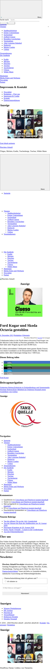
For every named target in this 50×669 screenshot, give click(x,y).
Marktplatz (4, 76)
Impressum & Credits (11, 96)
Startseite (3, 25)
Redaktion (18, 335)
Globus (6, 49)
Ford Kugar (4, 378)
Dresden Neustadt (10, 619)
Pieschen (7, 64)
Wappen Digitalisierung (12, 608)
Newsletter (4, 80)
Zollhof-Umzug (9, 37)
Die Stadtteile (5, 55)
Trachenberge (9, 68)
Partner (2, 82)
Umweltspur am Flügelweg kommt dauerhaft (31, 500)
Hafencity (7, 45)
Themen (3, 27)
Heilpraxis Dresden (11, 617)
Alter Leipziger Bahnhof (13, 43)
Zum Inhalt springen (7, 143)
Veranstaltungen (6, 53)
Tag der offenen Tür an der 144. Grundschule (20, 521)
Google (40, 338)
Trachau (7, 66)
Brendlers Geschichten (12, 39)
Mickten (7, 61)
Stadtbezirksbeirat (10, 31)
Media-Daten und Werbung (10, 78)
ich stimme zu (12, 581)
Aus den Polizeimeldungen (13, 532)
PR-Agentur (8, 611)
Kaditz (6, 59)
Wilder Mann (8, 72)
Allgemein (26, 335)
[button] (8, 363)
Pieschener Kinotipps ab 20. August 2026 (19, 528)
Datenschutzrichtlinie (10, 571)
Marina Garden (9, 47)
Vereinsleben (8, 41)
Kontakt (7, 98)
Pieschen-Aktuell (6, 147)
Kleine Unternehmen (11, 33)
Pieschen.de (8, 613)
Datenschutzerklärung (12, 100)
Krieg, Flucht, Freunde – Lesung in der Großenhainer (23, 530)
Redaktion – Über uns (12, 94)
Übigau (6, 70)
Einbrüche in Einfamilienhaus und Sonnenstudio (25, 387)
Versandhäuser (9, 615)
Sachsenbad (8, 35)
